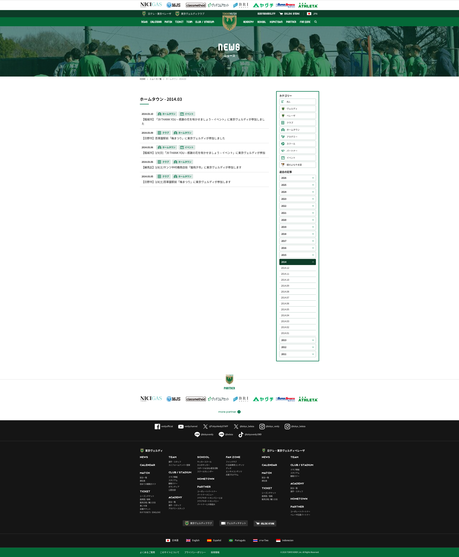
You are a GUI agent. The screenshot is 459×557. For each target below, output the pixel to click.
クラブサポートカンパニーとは (209, 497)
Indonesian (287, 540)
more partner (227, 412)
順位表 (142, 480)
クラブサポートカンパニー (208, 501)
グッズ (228, 468)
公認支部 (172, 490)
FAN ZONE (305, 21)
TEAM (189, 21)
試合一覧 (143, 477)
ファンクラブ (231, 461)
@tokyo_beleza (247, 426)
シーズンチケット (147, 496)
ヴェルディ (292, 108)
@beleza (229, 434)
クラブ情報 (173, 477)
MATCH (168, 21)
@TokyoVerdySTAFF (218, 426)
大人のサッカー (203, 465)
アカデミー (292, 136)
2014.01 (285, 333)
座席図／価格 (267, 496)
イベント (291, 157)
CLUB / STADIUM (204, 21)
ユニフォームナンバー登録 (179, 465)
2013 (283, 340)
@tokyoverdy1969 (253, 434)
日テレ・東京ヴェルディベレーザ (286, 450)
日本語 (175, 540)
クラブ (290, 122)
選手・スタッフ (175, 461)
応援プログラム (232, 474)
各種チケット (145, 509)
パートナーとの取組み (206, 504)
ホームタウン (293, 129)
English (195, 540)
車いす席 (143, 505)
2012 (283, 347)
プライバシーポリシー (195, 552)
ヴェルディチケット (236, 523)
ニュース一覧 (156, 78)
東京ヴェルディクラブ (192, 13)
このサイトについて (169, 552)
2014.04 (285, 315)
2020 (283, 220)
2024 (283, 192)
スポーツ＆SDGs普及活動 (207, 468)
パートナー (292, 150)
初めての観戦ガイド (148, 484)
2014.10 (285, 279)
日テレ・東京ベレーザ (159, 13)
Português (240, 540)
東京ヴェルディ (154, 450)
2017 (283, 241)
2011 (283, 354)
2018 (283, 234)
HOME (142, 78)
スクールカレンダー (205, 471)
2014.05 (285, 309)
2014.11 (285, 273)
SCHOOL (261, 21)
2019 (283, 227)
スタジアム (173, 480)
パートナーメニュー (205, 494)
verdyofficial (167, 426)
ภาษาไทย (263, 540)
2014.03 (285, 321)
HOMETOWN (276, 21)
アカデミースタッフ (177, 508)
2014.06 (285, 303)
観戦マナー (173, 483)
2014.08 (285, 291)
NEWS (144, 21)
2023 (283, 199)
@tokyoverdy (207, 434)
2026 (283, 177)
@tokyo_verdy (272, 426)
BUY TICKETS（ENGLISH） (151, 512)
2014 (283, 262)
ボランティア (174, 486)
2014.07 (285, 297)
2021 (283, 213)
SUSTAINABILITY (266, 13)
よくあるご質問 (147, 552)
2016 (283, 248)
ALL (288, 101)
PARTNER (291, 21)
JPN (315, 13)
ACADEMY (248, 21)
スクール (291, 143)
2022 (283, 206)
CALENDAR (156, 21)
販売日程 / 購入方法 (148, 502)
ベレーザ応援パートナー (300, 514)
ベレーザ (291, 115)
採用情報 (215, 552)
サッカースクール (204, 461)
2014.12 (285, 268)
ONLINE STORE (292, 13)
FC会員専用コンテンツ (235, 465)
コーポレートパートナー (207, 491)
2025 (283, 185)
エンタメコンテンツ (234, 471)
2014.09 (285, 285)
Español (217, 540)
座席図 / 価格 (145, 499)
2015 (283, 255)
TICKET (179, 21)
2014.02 (285, 327)
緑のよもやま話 (294, 164)
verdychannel (191, 426)
